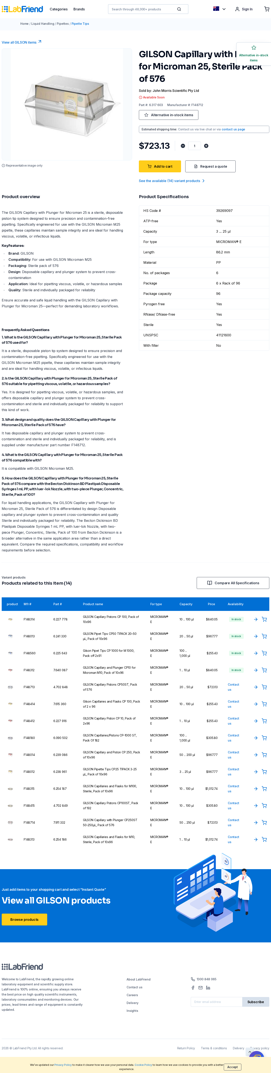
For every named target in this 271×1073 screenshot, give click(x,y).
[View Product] (255, 619)
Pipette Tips (80, 23)
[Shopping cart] (266, 9)
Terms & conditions (214, 1048)
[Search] (179, 9)
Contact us (134, 987)
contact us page (233, 129)
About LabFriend (138, 979)
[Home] (26, 9)
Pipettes (63, 23)
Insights (132, 1010)
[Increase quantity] (206, 146)
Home (24, 23)
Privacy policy (259, 1048)
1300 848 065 (206, 979)
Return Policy (186, 1048)
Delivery (132, 1003)
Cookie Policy (143, 1064)
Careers (132, 995)
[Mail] (200, 987)
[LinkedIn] (208, 987)
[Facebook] (193, 987)
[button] (180, 9)
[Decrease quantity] (183, 146)
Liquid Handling (42, 23)
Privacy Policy (63, 1064)
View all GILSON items (19, 42)
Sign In (247, 9)
